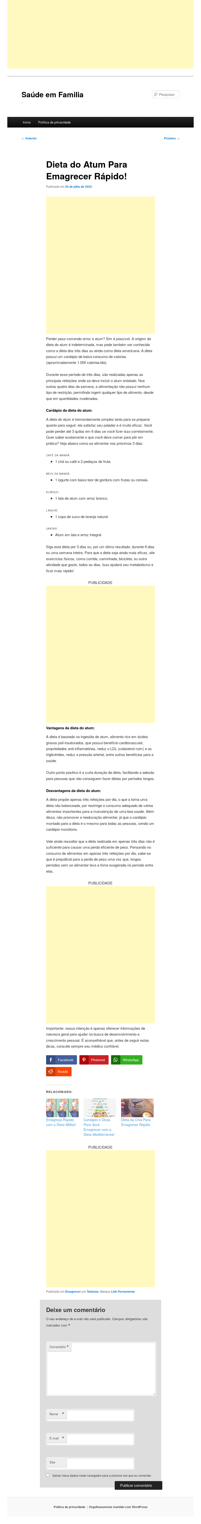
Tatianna (93, 1291)
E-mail (57, 1438)
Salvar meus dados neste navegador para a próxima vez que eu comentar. (101, 1475)
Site (52, 1462)
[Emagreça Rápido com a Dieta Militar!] (62, 1108)
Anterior (29, 138)
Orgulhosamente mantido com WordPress (118, 1507)
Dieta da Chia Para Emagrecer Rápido (136, 1122)
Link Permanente (123, 1291)
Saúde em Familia (53, 94)
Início (27, 122)
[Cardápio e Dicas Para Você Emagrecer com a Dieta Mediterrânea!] (100, 1108)
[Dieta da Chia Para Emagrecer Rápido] (137, 1108)
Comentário (59, 1347)
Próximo (171, 138)
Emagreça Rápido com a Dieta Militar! (61, 1122)
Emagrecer (73, 1291)
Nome (57, 1414)
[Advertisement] (100, 34)
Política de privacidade (54, 122)
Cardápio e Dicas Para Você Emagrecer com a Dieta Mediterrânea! (99, 1127)
